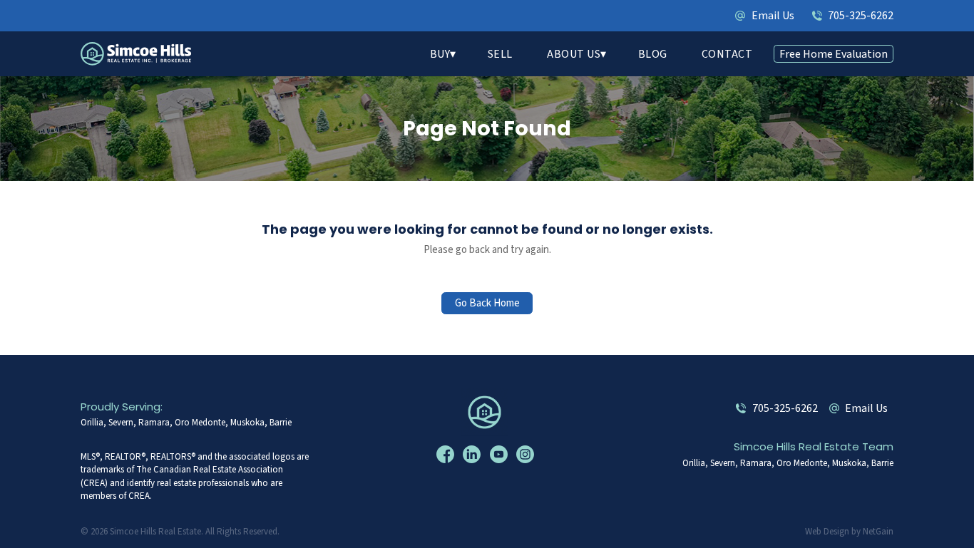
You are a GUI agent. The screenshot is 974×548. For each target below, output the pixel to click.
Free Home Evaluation (833, 54)
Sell (500, 54)
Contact (727, 54)
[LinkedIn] (473, 454)
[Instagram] (527, 454)
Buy (440, 54)
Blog (652, 54)
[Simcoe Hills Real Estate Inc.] (487, 411)
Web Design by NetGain (849, 531)
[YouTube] (500, 454)
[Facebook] (447, 454)
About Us (573, 54)
